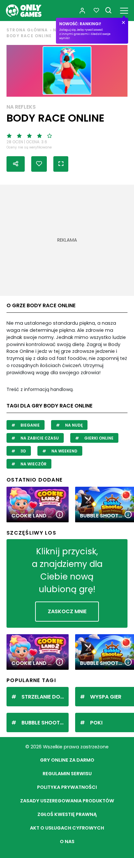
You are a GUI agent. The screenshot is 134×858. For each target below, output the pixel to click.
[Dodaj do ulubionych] (39, 164)
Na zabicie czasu (39, 438)
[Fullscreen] (60, 164)
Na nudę (73, 425)
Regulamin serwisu (67, 773)
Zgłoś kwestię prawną (67, 814)
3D (23, 451)
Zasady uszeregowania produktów (67, 801)
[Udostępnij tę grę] (16, 164)
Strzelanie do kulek (45, 697)
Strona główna (27, 30)
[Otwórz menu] (124, 9)
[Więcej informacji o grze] (59, 515)
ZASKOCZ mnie (67, 611)
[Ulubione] (96, 10)
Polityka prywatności (67, 787)
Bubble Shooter (43, 722)
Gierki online (98, 438)
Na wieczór (33, 464)
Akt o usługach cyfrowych (67, 828)
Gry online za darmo (67, 760)
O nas (67, 841)
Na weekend (63, 451)
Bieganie (30, 425)
